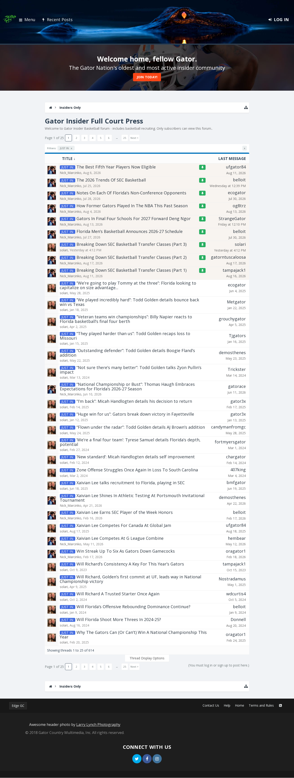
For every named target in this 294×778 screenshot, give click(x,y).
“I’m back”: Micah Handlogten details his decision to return (134, 401)
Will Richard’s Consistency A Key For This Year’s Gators (130, 564)
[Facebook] (147, 758)
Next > (134, 138)
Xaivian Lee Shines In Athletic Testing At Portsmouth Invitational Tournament (132, 498)
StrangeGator (232, 218)
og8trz (239, 205)
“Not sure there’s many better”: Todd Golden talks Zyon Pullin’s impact (130, 370)
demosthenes (232, 352)
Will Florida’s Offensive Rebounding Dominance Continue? (133, 606)
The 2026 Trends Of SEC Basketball (111, 180)
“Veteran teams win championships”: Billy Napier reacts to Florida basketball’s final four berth (126, 319)
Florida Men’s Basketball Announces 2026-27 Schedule (129, 231)
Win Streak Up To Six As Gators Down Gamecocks (125, 551)
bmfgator (236, 482)
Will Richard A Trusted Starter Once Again (117, 593)
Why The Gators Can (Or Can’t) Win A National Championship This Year (133, 635)
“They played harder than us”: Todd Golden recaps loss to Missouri (125, 336)
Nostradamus (232, 579)
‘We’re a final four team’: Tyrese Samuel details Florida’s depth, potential (130, 442)
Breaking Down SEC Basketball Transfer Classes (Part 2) (131, 257)
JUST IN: (66, 148)
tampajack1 (234, 270)
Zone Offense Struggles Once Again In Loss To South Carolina (137, 470)
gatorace (237, 386)
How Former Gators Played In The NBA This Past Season (132, 205)
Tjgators (237, 335)
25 (124, 138)
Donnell (238, 619)
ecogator (237, 192)
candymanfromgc (228, 427)
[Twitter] (136, 758)
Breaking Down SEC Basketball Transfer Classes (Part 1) (131, 270)
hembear (237, 538)
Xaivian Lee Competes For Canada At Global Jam (123, 525)
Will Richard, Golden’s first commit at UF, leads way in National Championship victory (130, 579)
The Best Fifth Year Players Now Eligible (116, 167)
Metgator (236, 302)
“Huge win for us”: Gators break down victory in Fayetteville (135, 414)
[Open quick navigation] (246, 107)
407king (238, 469)
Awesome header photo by (74, 724)
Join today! (147, 77)
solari (64, 250)
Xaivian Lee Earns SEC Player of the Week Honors (124, 512)
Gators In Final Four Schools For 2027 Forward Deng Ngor (133, 218)
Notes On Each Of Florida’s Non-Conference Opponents (131, 193)
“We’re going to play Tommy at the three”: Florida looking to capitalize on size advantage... (128, 285)
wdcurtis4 (236, 593)
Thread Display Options (147, 658)
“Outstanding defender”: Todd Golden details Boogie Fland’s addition (127, 353)
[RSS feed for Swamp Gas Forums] (280, 705)
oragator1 (236, 551)
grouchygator (232, 319)
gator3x (238, 401)
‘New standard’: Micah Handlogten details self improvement (135, 456)
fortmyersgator (230, 442)
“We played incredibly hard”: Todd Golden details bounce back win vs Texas (129, 302)
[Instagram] (157, 758)
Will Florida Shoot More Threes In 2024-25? (118, 619)
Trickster (237, 369)
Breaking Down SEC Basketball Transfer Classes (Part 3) (131, 244)
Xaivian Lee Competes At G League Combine (120, 538)
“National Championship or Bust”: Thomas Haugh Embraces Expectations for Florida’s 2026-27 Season (127, 386)
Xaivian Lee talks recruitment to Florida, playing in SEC (130, 482)
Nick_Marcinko (70, 173)
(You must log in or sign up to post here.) (218, 665)
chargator (236, 456)
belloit (239, 179)
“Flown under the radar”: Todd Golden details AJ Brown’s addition (140, 427)
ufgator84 (236, 167)
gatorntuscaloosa (228, 257)
